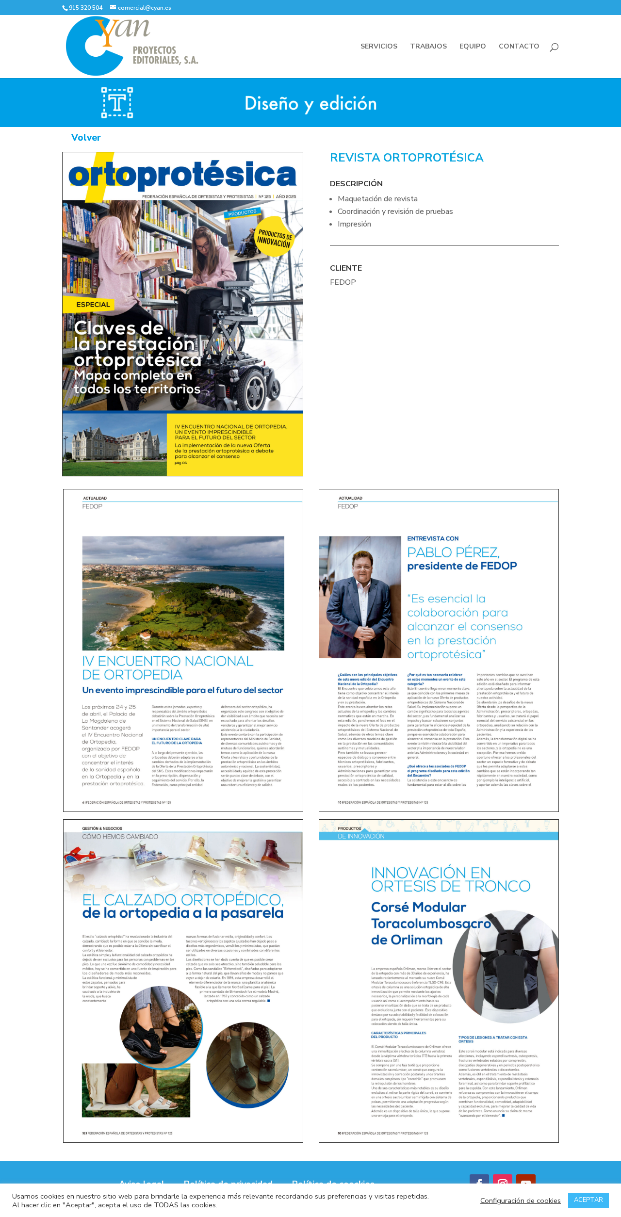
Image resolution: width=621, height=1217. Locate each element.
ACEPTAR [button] (588, 1200)
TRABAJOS (428, 47)
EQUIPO (472, 47)
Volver (86, 137)
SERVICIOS (378, 47)
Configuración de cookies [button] (520, 1200)
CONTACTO (519, 47)
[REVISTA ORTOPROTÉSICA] (182, 473)
